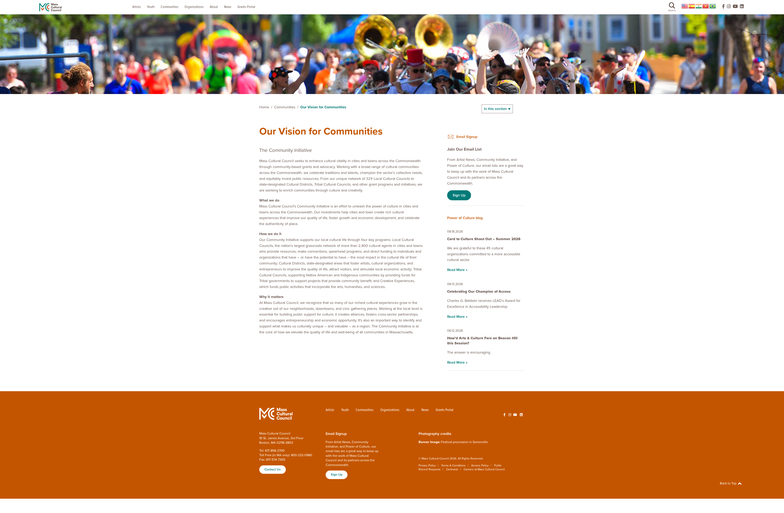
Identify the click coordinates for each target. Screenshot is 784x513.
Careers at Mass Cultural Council (484, 469)
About (214, 7)
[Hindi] (698, 6)
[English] (685, 6)
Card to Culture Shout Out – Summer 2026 (483, 239)
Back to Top (728, 483)
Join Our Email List (464, 149)
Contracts (452, 469)
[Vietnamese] (705, 6)
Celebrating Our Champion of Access (479, 291)
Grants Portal (246, 7)
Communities (169, 7)
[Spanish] (691, 6)
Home (264, 107)
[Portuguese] (712, 6)
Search (672, 10)
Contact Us (272, 469)
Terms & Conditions (453, 465)
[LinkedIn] (742, 7)
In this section (496, 108)
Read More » (457, 270)
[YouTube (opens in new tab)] (735, 7)
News (227, 7)
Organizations (194, 7)
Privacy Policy (427, 465)
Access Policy (480, 465)
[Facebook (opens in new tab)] (721, 7)
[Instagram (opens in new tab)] (729, 7)
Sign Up (459, 195)
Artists (136, 7)
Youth (151, 7)
